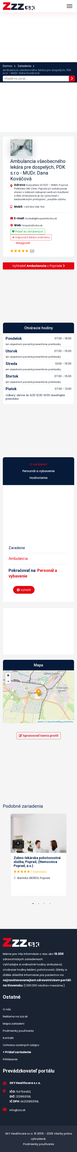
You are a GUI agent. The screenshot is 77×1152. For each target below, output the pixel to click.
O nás (7, 1009)
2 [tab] (39, 903)
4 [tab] (50, 903)
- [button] (8, 681)
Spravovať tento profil (40, 735)
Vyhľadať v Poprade (37, 266)
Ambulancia (18, 558)
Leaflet (40, 721)
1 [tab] (33, 903)
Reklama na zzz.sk (15, 1016)
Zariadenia (24, 66)
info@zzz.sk (17, 1110)
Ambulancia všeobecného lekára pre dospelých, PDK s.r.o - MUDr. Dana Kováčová (38, 170)
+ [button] (8, 675)
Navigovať (23, 243)
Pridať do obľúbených (29, 231)
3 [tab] (44, 903)
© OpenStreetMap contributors (59, 721)
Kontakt (8, 1038)
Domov (7, 66)
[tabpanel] (38, 855)
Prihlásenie (10, 1059)
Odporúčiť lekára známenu (32, 237)
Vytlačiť (25, 590)
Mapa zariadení (13, 1024)
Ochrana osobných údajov (21, 1045)
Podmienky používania (18, 1031)
